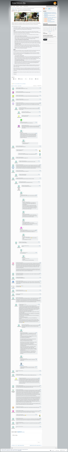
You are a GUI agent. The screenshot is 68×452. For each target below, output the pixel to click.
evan (21, 83)
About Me (17, 6)
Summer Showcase (48, 18)
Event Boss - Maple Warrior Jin (50, 17)
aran (16, 83)
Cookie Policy (19, 450)
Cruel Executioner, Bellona (49, 21)
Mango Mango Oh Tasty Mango (13, 167)
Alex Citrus (13, 288)
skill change (24, 83)
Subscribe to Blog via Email (47, 35)
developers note (19, 83)
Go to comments (33, 11)
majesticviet (19, 431)
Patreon (21, 6)
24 (53, 29)
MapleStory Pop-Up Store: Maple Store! (35, 445)
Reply (40, 91)
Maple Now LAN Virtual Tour (50, 12)
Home (12, 6)
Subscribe (45, 39)
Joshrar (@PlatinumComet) (22, 365)
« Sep (49, 31)
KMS (15, 8)
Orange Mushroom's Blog (18, 3)
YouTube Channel (26, 6)
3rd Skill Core (47, 20)
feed (46, 8)
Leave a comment (39, 11)
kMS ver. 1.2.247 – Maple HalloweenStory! (18, 445)
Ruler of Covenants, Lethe (49, 19)
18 (55, 28)
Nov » (50, 31)
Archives (44, 32)
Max (19, 11)
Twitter (51, 8)
